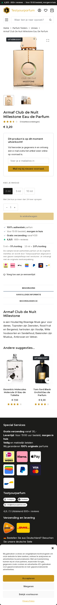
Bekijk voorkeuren (28, 594)
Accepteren (28, 578)
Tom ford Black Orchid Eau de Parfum (42, 392)
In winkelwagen (28, 216)
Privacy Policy (28, 601)
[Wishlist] (45, 10)
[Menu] (6, 20)
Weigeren (28, 586)
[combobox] (29, 20)
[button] (52, 548)
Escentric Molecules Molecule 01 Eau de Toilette (15, 392)
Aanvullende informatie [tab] (28, 294)
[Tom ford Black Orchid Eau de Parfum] (42, 369)
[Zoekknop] (50, 20)
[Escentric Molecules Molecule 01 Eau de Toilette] (14, 369)
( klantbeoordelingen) (30, 122)
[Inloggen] (39, 10)
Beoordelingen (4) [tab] (29, 301)
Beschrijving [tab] (28, 288)
